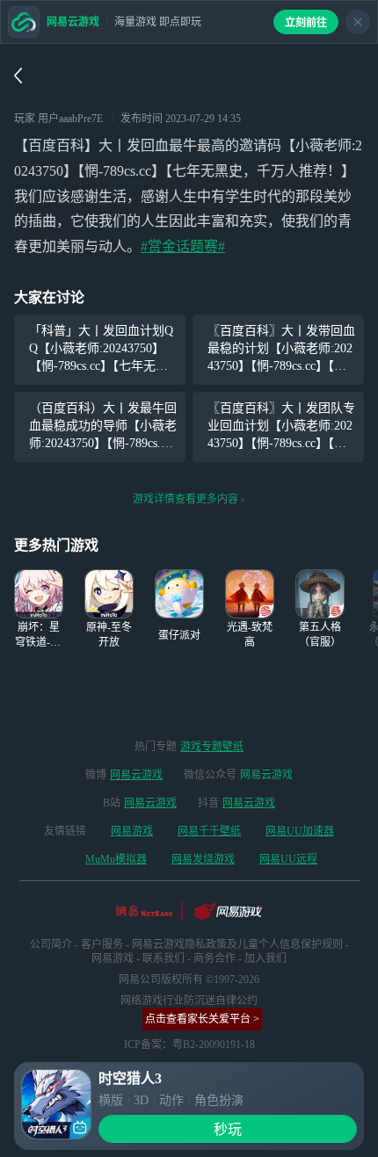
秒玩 (228, 1129)
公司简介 (51, 944)
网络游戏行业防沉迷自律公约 (189, 1000)
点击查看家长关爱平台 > (202, 1019)
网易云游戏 (136, 775)
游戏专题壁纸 (212, 747)
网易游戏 (132, 831)
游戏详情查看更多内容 (185, 499)
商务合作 (214, 958)
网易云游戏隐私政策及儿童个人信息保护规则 (237, 944)
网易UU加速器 (299, 831)
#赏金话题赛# (183, 246)
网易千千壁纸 (209, 831)
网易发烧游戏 (203, 859)
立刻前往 (306, 23)
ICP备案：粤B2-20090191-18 (189, 1044)
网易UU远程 (288, 859)
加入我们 (265, 958)
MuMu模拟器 (116, 859)
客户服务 (102, 944)
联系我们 (163, 958)
